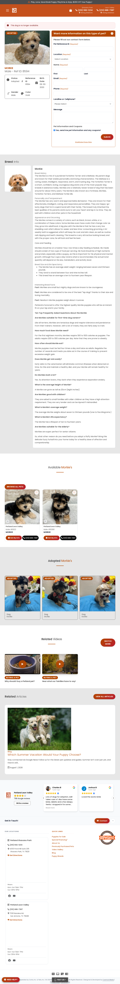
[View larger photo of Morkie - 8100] (36, 492)
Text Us (60, 979)
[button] (43, 798)
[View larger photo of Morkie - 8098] (74, 492)
